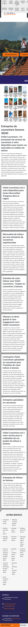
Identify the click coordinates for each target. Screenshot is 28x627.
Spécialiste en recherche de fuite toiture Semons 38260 (13, 554)
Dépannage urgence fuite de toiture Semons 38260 (22, 541)
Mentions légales (22, 625)
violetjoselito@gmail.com (10, 604)
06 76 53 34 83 (9, 609)
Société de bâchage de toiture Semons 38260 (22, 552)
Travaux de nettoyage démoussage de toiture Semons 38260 (6, 568)
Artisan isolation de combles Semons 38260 (5, 581)
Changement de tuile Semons (6, 521)
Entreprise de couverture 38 (4, 3)
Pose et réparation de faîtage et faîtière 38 (17, 3)
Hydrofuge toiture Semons (13, 530)
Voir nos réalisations (11, 54)
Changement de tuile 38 (4, 9)
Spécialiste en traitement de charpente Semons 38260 (14, 569)
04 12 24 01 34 (9, 606)
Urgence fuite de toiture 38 (11, 2)
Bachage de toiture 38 (23, 9)
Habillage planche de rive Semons (5, 531)
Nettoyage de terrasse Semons (22, 530)
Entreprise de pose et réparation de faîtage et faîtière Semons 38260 (5, 554)
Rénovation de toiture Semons (14, 538)
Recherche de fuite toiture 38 (17, 9)
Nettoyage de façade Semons (5, 538)
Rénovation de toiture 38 (10, 9)
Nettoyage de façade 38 (23, 2)
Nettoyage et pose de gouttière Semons (14, 522)
